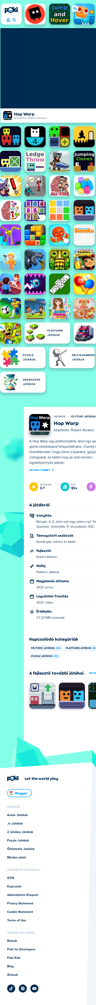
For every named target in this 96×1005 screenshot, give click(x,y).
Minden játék (16, 857)
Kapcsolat (14, 886)
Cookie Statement (20, 912)
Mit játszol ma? (14, 20)
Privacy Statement (20, 903)
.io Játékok (15, 823)
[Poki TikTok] (11, 988)
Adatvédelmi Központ (22, 895)
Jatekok (60, 416)
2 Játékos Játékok (20, 832)
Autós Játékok (17, 815)
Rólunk (12, 941)
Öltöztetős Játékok (20, 849)
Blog (10, 966)
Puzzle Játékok (44, 656)
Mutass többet (39, 469)
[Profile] (8, 20)
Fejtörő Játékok (83, 416)
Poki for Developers (21, 949)
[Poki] (11, 10)
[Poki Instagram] (23, 988)
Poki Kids (14, 957)
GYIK (10, 878)
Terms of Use (16, 920)
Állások (12, 974)
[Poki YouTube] (34, 988)
